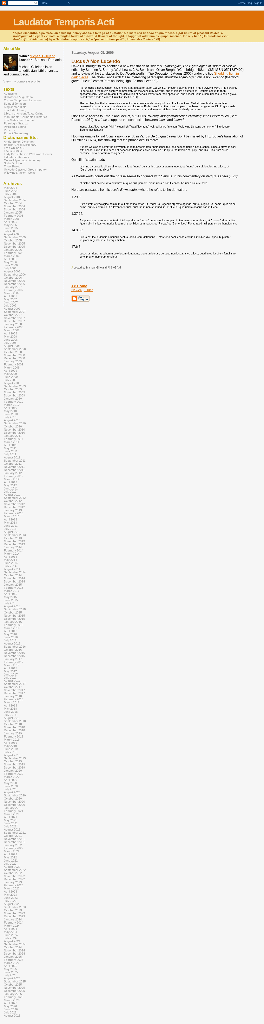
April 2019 (10, 742)
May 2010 (10, 411)
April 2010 (10, 407)
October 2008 (13, 352)
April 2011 (10, 445)
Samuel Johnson (15, 103)
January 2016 (13, 621)
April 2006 (10, 259)
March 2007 (12, 293)
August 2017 (12, 680)
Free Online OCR (15, 147)
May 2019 (10, 745)
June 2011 (11, 451)
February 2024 (13, 922)
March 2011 (11, 442)
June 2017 (11, 674)
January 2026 (13, 993)
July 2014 (10, 566)
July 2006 (10, 268)
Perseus (9, 130)
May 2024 (10, 931)
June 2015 (11, 600)
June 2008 (11, 339)
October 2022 (13, 873)
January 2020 (13, 770)
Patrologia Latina (15, 126)
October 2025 (13, 984)
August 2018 (12, 718)
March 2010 (12, 404)
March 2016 (12, 628)
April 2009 (10, 370)
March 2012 (12, 479)
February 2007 (13, 290)
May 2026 (10, 1006)
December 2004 (14, 209)
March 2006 (12, 256)
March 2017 (12, 665)
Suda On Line (13, 163)
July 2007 (10, 305)
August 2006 (12, 271)
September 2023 (15, 907)
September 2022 (15, 869)
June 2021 (11, 823)
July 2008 (10, 342)
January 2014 (13, 547)
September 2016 (15, 646)
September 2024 (15, 944)
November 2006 (14, 280)
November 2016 (14, 652)
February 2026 (13, 997)
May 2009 (10, 373)
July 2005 (10, 231)
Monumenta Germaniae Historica (25, 116)
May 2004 (10, 187)
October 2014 (13, 575)
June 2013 (11, 525)
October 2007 (13, 314)
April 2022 (10, 854)
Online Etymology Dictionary (22, 160)
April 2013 (10, 519)
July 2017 (10, 677)
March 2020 (12, 776)
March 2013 (12, 516)
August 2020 (12, 792)
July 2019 (10, 752)
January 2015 (13, 584)
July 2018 (10, 714)
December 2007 (14, 321)
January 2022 (13, 845)
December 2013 (14, 544)
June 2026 (11, 1009)
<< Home (79, 286)
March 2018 (12, 702)
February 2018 (13, 699)
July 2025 (10, 975)
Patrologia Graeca (16, 123)
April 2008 (10, 333)
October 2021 (13, 835)
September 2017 (15, 683)
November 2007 (14, 318)
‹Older (88, 290)
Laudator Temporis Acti (63, 22)
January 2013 (13, 510)
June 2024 (11, 935)
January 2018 (13, 696)
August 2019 (12, 755)
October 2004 (13, 203)
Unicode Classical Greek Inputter (25, 169)
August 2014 (12, 569)
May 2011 (10, 448)
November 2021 (14, 838)
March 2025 (12, 962)
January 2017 (13, 659)
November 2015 (14, 615)
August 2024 (12, 941)
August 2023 (12, 904)
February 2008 (13, 327)
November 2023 (14, 913)
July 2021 (10, 826)
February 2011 (13, 438)
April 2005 (10, 221)
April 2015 (10, 594)
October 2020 (13, 798)
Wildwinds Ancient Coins (19, 172)
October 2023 (13, 910)
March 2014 (12, 553)
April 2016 (10, 631)
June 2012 (11, 488)
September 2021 (15, 832)
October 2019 (13, 761)
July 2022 (10, 863)
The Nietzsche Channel (19, 120)
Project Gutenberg (16, 133)
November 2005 (14, 243)
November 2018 (14, 727)
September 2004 (15, 200)
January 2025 (13, 956)
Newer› (76, 290)
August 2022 (12, 866)
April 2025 (10, 966)
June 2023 (11, 897)
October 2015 (13, 612)
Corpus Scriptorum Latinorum (23, 100)
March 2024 (12, 925)
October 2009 (13, 389)
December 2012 (14, 507)
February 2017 (13, 662)
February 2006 (13, 252)
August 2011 (12, 457)
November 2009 (14, 392)
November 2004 (14, 206)
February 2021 (13, 811)
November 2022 (14, 876)
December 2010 (14, 432)
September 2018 (15, 721)
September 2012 (15, 497)
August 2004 (12, 197)
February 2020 (13, 773)
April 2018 (10, 705)
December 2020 (14, 804)
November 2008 (14, 355)
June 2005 (11, 228)
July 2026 (10, 1012)
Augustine (10, 93)
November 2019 (14, 764)
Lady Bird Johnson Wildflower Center (28, 154)
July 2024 (10, 938)
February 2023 (13, 885)
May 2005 (10, 225)
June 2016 (11, 637)
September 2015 (15, 609)
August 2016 (12, 643)
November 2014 (14, 578)
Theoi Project (12, 166)
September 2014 (15, 572)
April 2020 (10, 780)
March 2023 (12, 888)
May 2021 (10, 820)
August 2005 (12, 234)
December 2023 (14, 916)
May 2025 (10, 969)
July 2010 (10, 417)
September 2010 (15, 423)
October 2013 (13, 538)
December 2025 (14, 990)
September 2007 (15, 311)
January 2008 (13, 324)
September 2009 (15, 386)
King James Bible (15, 107)
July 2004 (10, 194)
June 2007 (11, 302)
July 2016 (10, 640)
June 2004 (11, 190)
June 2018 (11, 711)
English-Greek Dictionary (20, 144)
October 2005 (13, 240)
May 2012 (10, 485)
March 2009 (12, 367)
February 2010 (13, 401)
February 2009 (13, 364)
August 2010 (12, 420)
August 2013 (12, 531)
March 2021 (12, 814)
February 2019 (13, 736)
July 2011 (10, 454)
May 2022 (10, 857)
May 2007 (10, 299)
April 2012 (10, 482)
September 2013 (15, 535)
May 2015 (10, 597)
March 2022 (12, 851)
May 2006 (10, 262)
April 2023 (10, 891)
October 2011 (13, 463)
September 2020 (15, 795)
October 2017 (13, 687)
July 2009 (10, 380)
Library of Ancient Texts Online (24, 113)
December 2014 (14, 581)
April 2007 (10, 296)
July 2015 (10, 603)
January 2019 (13, 733)
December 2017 (14, 693)
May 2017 (10, 671)
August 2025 (12, 978)
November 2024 (14, 950)
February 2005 (13, 215)
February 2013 (13, 513)
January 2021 (13, 807)
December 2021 (14, 842)
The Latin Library (15, 110)
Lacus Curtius (13, 151)
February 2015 (13, 587)
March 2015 (12, 590)
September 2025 (15, 981)
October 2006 (13, 277)
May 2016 (10, 634)
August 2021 (12, 829)
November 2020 (14, 801)
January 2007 (13, 287)
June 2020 (11, 786)
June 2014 (11, 563)
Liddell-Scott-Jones (16, 157)
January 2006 (13, 249)
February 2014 (13, 550)
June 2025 (11, 972)
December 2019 (14, 767)
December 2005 (14, 246)
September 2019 (15, 758)
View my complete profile (21, 81)
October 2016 (13, 649)
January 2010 (13, 398)
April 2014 (10, 556)
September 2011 (15, 460)
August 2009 (12, 383)
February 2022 (13, 848)
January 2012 (13, 473)
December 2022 (14, 879)
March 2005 (12, 218)
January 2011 (13, 435)
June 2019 (11, 749)
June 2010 (11, 414)
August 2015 (12, 606)
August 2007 (12, 308)
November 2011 (14, 466)
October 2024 (13, 947)
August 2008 (12, 345)
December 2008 (14, 358)
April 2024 (10, 928)
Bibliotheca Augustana (18, 97)
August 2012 (12, 494)
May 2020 (10, 783)
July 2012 (10, 491)
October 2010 (13, 426)
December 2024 (14, 953)
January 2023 (13, 882)
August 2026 (12, 1015)
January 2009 (13, 361)
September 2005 (15, 237)
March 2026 (12, 1000)
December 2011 (14, 469)
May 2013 (10, 522)
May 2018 (10, 708)
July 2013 (10, 528)
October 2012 (13, 500)
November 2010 (14, 429)
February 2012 (13, 476)
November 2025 (14, 987)
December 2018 (14, 730)
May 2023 (10, 894)
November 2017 (14, 690)
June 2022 (11, 860)
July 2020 (10, 789)
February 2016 (13, 625)
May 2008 (10, 336)
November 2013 (14, 541)
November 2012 (14, 504)
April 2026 (10, 1003)
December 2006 (14, 283)
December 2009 (14, 395)
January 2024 (13, 919)
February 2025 (13, 959)
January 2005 (13, 212)
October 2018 (13, 724)
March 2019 (12, 739)
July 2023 (10, 900)
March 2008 (12, 330)
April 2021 (10, 817)
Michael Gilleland (42, 56)
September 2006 (15, 274)
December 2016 (14, 656)
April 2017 (10, 668)
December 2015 (14, 618)
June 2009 (11, 376)
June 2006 (11, 265)
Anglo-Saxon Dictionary (19, 141)
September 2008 (15, 349)
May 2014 (10, 559)
